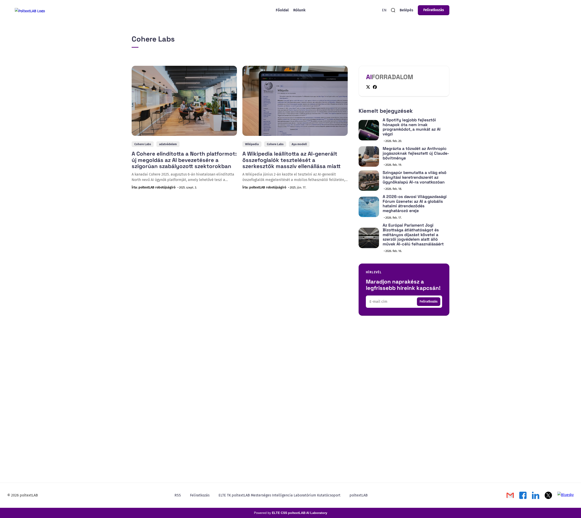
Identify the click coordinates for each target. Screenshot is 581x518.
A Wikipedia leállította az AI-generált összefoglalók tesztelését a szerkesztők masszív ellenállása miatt (291, 160)
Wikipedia (252, 144)
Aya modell (299, 144)
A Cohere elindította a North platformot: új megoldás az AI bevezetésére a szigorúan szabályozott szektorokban (184, 160)
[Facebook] (375, 87)
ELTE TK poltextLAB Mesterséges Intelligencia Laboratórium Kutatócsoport (279, 495)
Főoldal (282, 10)
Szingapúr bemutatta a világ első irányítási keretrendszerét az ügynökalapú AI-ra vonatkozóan (414, 177)
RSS (178, 495)
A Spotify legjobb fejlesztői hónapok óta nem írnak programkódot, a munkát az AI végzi (412, 127)
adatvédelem (168, 144)
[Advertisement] (404, 358)
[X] (368, 87)
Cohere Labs (142, 144)
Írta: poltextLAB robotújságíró (153, 187)
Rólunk (299, 10)
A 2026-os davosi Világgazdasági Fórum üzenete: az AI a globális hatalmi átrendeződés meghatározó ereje (415, 203)
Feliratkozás (433, 9)
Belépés (406, 10)
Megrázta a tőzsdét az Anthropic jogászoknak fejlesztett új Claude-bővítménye (416, 153)
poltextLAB (359, 495)
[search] (393, 10)
